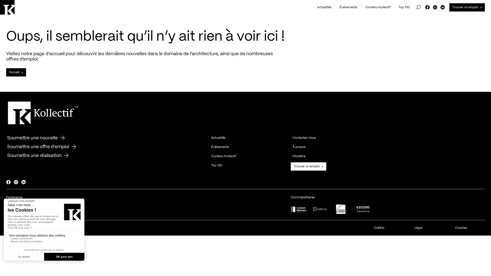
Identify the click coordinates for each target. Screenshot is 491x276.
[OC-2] (341, 209)
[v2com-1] (363, 209)
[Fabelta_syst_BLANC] (320, 209)
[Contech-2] (298, 209)
